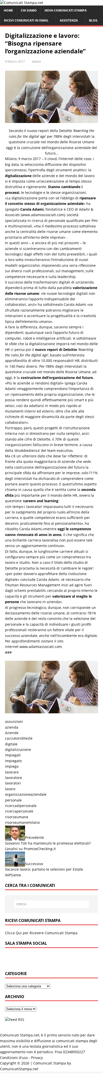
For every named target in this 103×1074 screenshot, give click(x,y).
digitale (11, 744)
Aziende (11, 732)
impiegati (13, 755)
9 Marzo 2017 (15, 61)
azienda (11, 727)
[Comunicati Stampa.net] (21, 2)
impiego (11, 766)
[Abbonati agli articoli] (14, 1019)
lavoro (10, 788)
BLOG (93, 20)
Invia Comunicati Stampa (65, 10)
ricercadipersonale (20, 805)
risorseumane (16, 817)
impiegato (13, 760)
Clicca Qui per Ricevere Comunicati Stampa (41, 932)
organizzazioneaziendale (25, 794)
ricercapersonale (19, 811)
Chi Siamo (29, 10)
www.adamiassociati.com (41, 646)
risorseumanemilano (22, 822)
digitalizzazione (18, 749)
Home (8, 10)
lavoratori (13, 783)
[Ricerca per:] (52, 904)
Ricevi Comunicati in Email (26, 20)
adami (36, 61)
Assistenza (69, 20)
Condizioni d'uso (14, 1057)
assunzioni (14, 721)
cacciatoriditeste (18, 738)
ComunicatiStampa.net (19, 1068)
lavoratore (13, 777)
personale (13, 800)
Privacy (37, 1057)
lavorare (12, 772)
